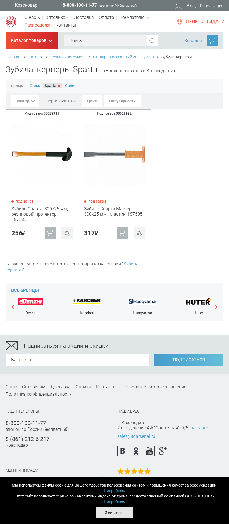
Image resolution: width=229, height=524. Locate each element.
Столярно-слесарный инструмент (123, 57)
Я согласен (115, 513)
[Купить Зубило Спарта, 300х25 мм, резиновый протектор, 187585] (42, 154)
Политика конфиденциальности (39, 394)
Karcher (87, 313)
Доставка (84, 17)
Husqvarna (142, 313)
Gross (35, 85)
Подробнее (114, 490)
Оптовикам (57, 17)
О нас (11, 387)
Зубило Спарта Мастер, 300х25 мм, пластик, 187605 (113, 211)
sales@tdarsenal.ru (136, 436)
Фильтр (22, 101)
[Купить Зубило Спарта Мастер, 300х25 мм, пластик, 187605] (115, 154)
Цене (92, 101)
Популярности (122, 101)
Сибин (71, 85)
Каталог (36, 57)
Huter (198, 313)
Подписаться (189, 359)
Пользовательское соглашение (153, 387)
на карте (199, 428)
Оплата (106, 17)
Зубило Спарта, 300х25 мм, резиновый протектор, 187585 (39, 214)
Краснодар (26, 5)
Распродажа (38, 25)
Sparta (52, 86)
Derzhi (30, 313)
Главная (14, 57)
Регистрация (211, 6)
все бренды (25, 290)
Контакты (66, 25)
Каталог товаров (31, 41)
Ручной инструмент (68, 57)
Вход (191, 6)
